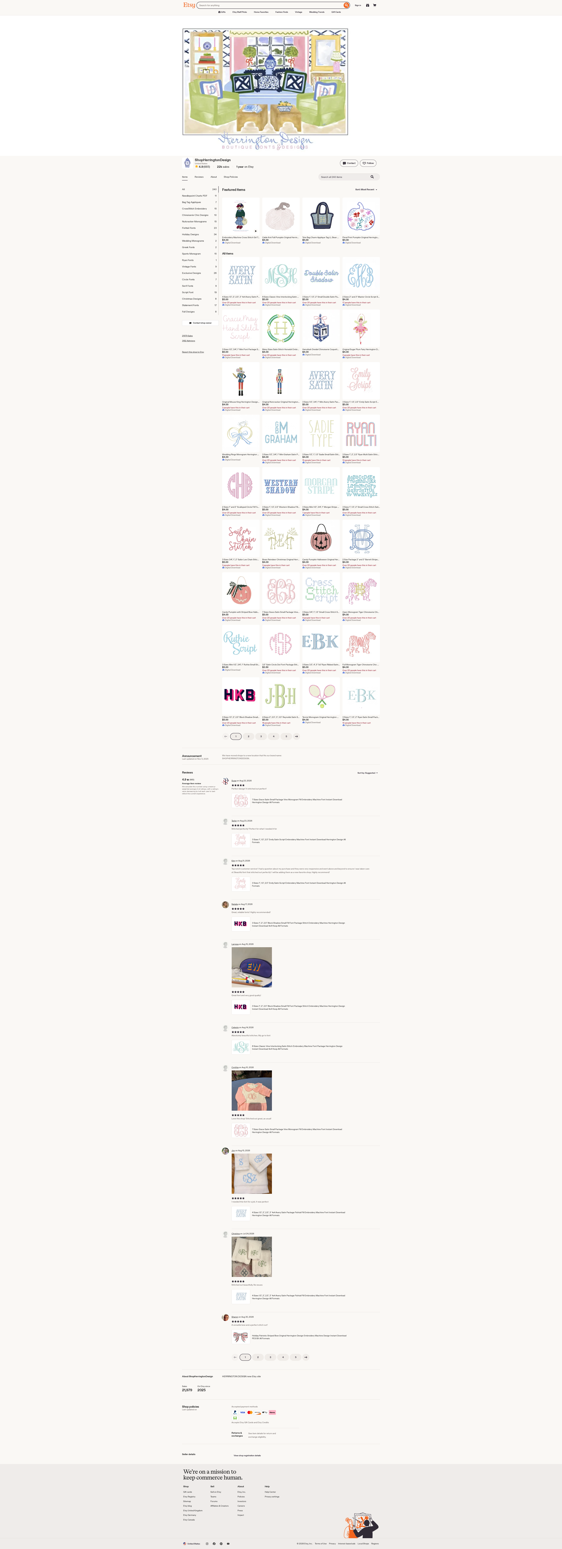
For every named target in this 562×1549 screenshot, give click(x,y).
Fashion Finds (281, 12)
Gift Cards (336, 12)
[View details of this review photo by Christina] (252, 1257)
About (214, 176)
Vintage (298, 12)
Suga (234, 780)
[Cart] (374, 5)
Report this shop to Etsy (193, 352)
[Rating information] (196, 167)
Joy (233, 1150)
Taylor (234, 821)
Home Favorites (261, 12)
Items (185, 176)
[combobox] (269, 5)
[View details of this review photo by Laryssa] (252, 967)
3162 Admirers (188, 341)
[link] (225, 736)
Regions (375, 1543)
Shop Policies (231, 176)
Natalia (235, 904)
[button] (349, 163)
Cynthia (235, 1067)
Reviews (199, 176)
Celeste (235, 1027)
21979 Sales (187, 336)
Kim (233, 861)
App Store (193, 1530)
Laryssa (235, 944)
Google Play (215, 1530)
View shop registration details (247, 1455)
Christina (236, 1233)
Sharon (235, 1317)
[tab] (200, 189)
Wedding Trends (316, 12)
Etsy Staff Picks (240, 12)
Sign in (358, 5)
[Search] (346, 5)
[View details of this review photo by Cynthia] (252, 1090)
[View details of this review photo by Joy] (252, 1174)
